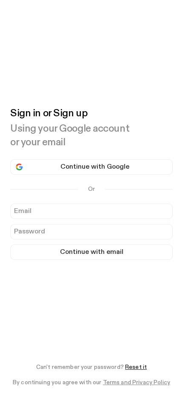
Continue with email (91, 252)
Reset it (136, 367)
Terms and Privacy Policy (136, 382)
